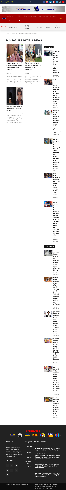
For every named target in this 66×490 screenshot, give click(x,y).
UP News (53, 16)
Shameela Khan (28, 72)
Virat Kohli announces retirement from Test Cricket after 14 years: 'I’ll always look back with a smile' (56, 184)
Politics (19, 16)
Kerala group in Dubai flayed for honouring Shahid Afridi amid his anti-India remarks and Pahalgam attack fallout (56, 152)
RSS (51, 488)
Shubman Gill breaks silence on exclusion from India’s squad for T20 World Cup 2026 (56, 62)
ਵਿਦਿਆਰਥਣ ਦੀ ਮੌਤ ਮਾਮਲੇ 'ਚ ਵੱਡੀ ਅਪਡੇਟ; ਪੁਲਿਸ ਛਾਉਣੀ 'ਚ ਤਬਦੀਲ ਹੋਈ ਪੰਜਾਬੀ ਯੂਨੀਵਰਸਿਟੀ (33, 66)
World (28, 463)
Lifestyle (29, 455)
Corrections (55, 484)
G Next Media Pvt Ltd (11, 486)
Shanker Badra (10, 72)
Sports (29, 466)
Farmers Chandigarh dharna (28, 26)
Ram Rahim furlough (40, 26)
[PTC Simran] (50, 435)
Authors (37, 486)
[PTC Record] (20, 435)
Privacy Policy (38, 488)
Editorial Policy (48, 484)
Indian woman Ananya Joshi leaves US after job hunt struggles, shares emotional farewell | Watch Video (56, 91)
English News (11, 16)
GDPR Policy (45, 488)
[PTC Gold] (35, 435)
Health (29, 452)
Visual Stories (28, 16)
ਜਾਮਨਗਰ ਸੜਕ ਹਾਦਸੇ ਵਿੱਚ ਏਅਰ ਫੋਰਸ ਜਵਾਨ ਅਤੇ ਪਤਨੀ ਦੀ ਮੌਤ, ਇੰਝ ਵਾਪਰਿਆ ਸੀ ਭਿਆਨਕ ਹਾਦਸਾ (56, 405)
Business (29, 446)
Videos (35, 16)
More (27, 21)
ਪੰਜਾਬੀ (31, 2)
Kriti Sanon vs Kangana (59, 26)
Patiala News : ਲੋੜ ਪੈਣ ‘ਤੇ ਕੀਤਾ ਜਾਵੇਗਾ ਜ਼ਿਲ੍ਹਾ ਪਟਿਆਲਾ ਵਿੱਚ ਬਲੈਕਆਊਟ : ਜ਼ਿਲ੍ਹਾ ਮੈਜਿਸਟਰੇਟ (14, 66)
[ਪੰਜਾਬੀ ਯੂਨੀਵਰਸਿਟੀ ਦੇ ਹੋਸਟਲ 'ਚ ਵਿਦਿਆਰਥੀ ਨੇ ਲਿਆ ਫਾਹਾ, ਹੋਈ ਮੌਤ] (15, 95)
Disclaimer (48, 486)
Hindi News (10, 21)
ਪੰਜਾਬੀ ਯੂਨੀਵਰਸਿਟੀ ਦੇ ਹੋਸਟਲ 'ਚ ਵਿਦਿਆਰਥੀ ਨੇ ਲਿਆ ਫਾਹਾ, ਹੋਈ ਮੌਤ (14, 108)
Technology (28, 461)
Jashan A (9, 113)
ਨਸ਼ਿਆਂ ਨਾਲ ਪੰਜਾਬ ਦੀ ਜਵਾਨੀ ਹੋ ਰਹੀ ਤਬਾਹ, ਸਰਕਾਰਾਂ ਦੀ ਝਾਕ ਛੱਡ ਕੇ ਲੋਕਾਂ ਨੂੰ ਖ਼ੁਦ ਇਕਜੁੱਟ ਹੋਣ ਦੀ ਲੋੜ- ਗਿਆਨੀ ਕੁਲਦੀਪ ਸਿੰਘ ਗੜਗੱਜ (56, 349)
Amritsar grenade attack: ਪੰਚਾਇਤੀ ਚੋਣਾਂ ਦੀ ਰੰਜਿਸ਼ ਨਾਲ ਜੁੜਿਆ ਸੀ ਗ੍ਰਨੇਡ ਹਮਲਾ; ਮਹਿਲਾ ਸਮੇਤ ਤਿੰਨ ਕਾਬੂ (56, 260)
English (26, 2)
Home (8, 33)
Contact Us (42, 486)
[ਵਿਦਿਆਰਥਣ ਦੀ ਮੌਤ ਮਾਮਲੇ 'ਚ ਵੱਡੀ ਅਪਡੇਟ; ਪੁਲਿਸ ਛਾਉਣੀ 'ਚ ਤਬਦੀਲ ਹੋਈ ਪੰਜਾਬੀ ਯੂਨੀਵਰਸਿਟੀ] (33, 52)
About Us (41, 484)
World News (20, 21)
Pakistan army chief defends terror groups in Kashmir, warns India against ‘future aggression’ (56, 121)
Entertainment (43, 16)
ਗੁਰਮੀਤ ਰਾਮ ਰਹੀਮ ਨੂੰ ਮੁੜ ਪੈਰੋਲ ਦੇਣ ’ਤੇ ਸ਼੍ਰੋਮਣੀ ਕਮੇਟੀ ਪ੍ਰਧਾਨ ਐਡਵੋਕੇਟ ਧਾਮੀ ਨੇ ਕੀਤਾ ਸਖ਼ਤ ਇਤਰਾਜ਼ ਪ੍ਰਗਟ (56, 321)
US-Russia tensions (49, 26)
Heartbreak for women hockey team (15, 26)
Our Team (54, 486)
